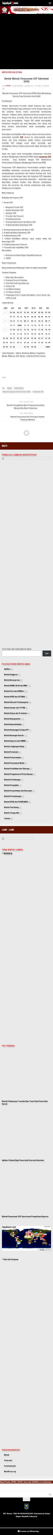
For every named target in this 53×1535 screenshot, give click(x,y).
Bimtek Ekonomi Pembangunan (16, 702)
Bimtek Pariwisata (11, 752)
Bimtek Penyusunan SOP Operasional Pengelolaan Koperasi (25, 1216)
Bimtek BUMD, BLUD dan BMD (15, 685)
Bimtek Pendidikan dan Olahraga (16, 768)
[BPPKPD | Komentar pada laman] (13, 3)
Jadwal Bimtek (18, 388)
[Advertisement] (26, 41)
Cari (46, 653)
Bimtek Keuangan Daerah (14, 735)
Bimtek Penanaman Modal (14, 763)
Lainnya (7, 818)
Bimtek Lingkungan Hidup (14, 746)
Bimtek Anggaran (11, 674)
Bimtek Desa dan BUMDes (14, 691)
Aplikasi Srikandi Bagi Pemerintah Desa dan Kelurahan (23, 1160)
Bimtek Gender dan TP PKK (14, 708)
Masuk (6, 1455)
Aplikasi (7, 669)
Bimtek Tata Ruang (11, 807)
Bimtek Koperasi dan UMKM (15, 741)
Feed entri (8, 1460)
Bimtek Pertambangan (12, 796)
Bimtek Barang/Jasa (12, 680)
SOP (21, 137)
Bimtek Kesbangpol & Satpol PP (16, 730)
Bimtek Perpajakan (11, 785)
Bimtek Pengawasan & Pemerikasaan (18, 774)
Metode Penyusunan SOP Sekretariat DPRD (16, 391)
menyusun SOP (45, 157)
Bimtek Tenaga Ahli (11, 813)
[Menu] (50, 3)
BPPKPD (8, 86)
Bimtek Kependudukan (13, 724)
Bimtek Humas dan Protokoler (15, 713)
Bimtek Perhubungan (12, 780)
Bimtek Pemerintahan (12, 757)
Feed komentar (10, 1466)
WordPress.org (10, 1471)
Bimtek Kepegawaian (12, 719)
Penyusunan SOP (38, 391)
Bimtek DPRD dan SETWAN (12, 72)
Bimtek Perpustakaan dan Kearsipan (18, 791)
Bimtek (9, 388)
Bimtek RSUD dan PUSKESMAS (16, 802)
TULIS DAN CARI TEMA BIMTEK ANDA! (16, 649)
